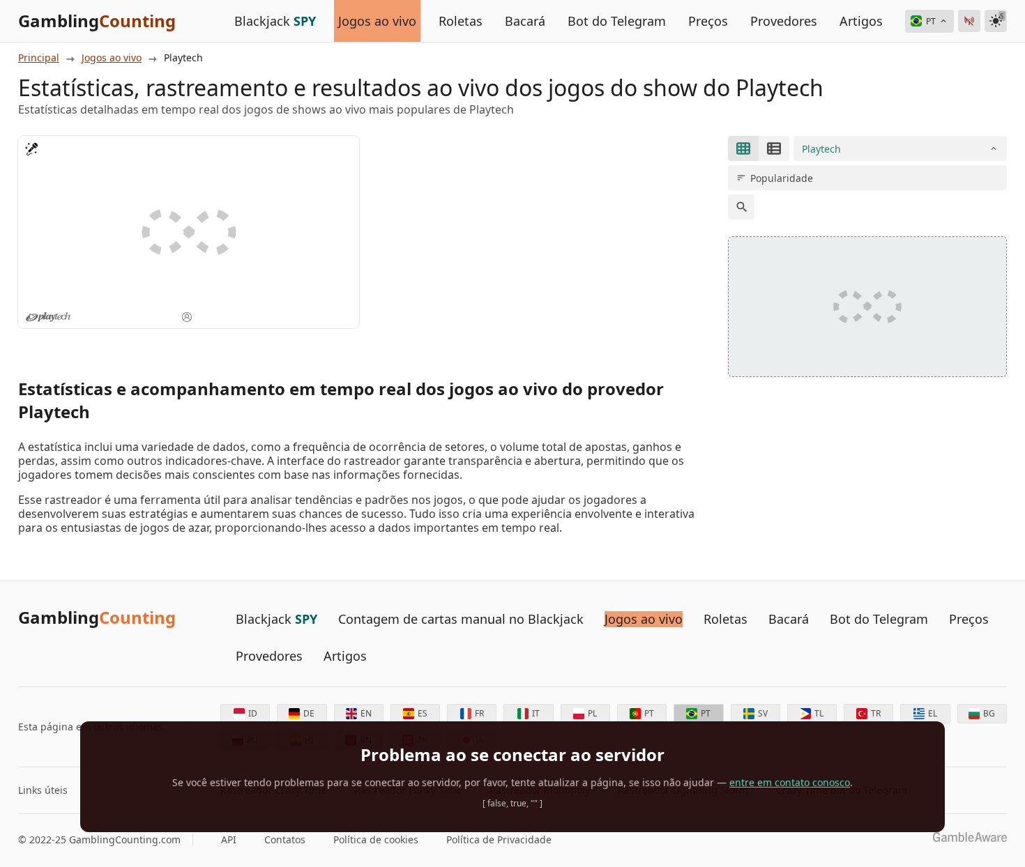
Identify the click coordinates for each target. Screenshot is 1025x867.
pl (592, 713)
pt (649, 713)
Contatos (284, 840)
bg (989, 713)
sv (763, 713)
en (366, 713)
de (308, 713)
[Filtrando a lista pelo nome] (741, 207)
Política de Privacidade (499, 840)
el (932, 713)
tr (876, 713)
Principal (38, 58)
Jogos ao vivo (112, 58)
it (536, 713)
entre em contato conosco (789, 782)
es (422, 713)
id (252, 713)
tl (818, 713)
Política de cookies (375, 840)
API (228, 840)
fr (479, 713)
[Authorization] (969, 21)
